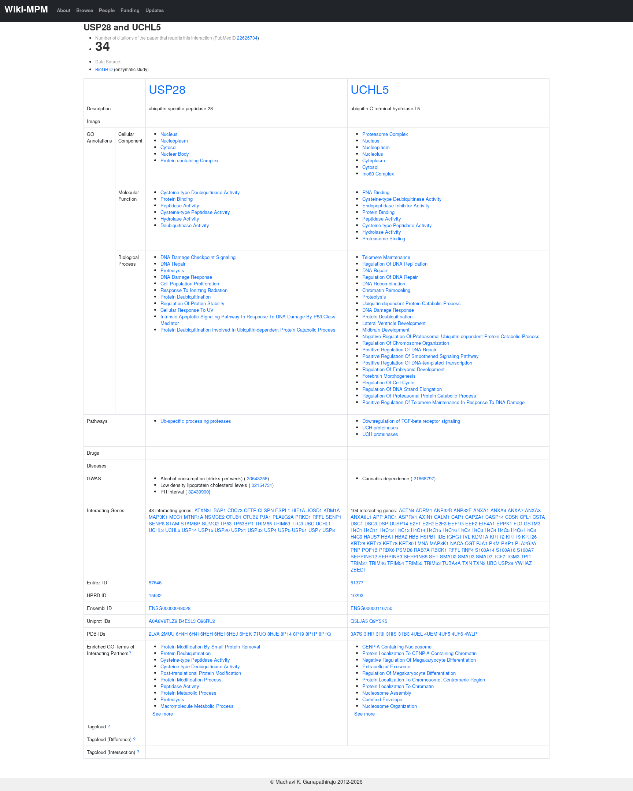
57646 (155, 582)
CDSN (511, 516)
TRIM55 (263, 523)
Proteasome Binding (383, 238)
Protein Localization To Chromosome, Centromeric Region (423, 679)
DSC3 (370, 523)
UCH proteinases (380, 427)
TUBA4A (451, 562)
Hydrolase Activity (179, 218)
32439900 (198, 491)
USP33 (255, 529)
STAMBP (190, 523)
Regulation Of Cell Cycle (388, 382)
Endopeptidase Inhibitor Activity (396, 205)
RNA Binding (375, 192)
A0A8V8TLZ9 (163, 620)
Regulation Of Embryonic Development (403, 369)
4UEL (417, 633)
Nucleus (169, 133)
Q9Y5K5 (378, 620)
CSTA (539, 516)
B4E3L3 (187, 620)
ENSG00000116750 (371, 608)
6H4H (182, 633)
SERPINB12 (364, 556)
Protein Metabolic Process (188, 692)
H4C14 (418, 529)
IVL (466, 536)
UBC (309, 523)
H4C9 (356, 536)
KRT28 (358, 543)
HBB (414, 536)
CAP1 (457, 516)
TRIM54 (395, 562)
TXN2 (479, 562)
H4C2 (464, 529)
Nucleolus (372, 153)
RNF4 (468, 549)
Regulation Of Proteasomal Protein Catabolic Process (419, 395)
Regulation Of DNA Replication (394, 263)
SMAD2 (448, 556)
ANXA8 (533, 510)
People (107, 10)
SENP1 (333, 516)
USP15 (205, 529)
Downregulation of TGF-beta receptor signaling (411, 420)
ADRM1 (424, 510)
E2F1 (415, 523)
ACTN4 (406, 510)
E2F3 (441, 523)
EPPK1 (504, 523)
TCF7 (499, 556)
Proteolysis (172, 270)
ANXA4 (498, 510)
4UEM (430, 633)
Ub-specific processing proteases (195, 420)
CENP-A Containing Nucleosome (397, 646)
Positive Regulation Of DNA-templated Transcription (417, 362)
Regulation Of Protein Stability (192, 303)
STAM (172, 523)
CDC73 (235, 510)
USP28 (167, 88)
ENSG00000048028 (169, 608)
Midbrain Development (386, 329)
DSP (383, 523)
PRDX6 (387, 549)
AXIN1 (426, 516)
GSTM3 (532, 523)
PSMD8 (404, 549)
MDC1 (175, 516)
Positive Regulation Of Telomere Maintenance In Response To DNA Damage (443, 402)
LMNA (421, 543)
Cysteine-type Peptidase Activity (195, 211)
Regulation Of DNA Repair (390, 276)
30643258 (257, 478)
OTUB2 (250, 516)
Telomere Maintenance (386, 257)
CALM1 (442, 516)
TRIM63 (281, 523)
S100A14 (485, 549)
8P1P (311, 633)
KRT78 (390, 543)
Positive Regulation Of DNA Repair (399, 349)
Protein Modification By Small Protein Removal (210, 646)
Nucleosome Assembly (386, 692)
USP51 (299, 529)
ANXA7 (515, 510)
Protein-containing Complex (189, 160)
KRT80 (406, 543)
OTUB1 (233, 516)
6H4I (194, 633)
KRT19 (513, 536)
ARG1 (390, 516)
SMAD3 (466, 556)
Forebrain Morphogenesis (389, 375)
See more (162, 713)
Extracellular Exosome (386, 666)
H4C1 (356, 529)
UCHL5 (370, 88)
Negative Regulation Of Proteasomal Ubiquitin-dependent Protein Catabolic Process (451, 336)
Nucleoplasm (174, 140)
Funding (130, 10)
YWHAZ (523, 562)
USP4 (270, 529)
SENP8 (156, 523)
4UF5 (444, 633)
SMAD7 (484, 556)
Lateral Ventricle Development (394, 322)
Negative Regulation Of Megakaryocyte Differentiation (419, 659)
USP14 (189, 529)
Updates (154, 10)
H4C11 (371, 529)
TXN (467, 562)
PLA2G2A (283, 516)
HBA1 (387, 536)
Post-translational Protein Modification (200, 672)
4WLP (470, 633)
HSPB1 (428, 536)
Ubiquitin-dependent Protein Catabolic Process (411, 303)
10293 (357, 595)
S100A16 (505, 549)
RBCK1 (439, 549)
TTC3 (297, 523)
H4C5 (504, 529)
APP (378, 516)
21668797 (424, 478)
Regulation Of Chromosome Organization (405, 342)
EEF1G (456, 523)
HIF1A (298, 510)
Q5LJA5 (359, 620)
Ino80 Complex (378, 173)
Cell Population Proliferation (189, 283)
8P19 (298, 633)
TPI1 (526, 556)
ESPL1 (282, 510)
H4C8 (530, 529)
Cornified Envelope (382, 699)
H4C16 (450, 529)
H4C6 (517, 529)
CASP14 (494, 516)
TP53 (226, 523)
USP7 (314, 529)
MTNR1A (193, 516)
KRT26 (529, 536)
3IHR (369, 633)
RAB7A (422, 549)
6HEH (206, 633)
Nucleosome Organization (389, 705)
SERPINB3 (390, 556)
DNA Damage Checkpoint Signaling (198, 257)
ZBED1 (358, 569)
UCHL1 (323, 523)
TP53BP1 (243, 523)
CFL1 (525, 516)
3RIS (391, 633)
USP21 (238, 529)
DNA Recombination (383, 283)
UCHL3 (156, 529)
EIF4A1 (487, 523)
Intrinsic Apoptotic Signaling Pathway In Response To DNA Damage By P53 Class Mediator (248, 319)
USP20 (222, 529)
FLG (518, 523)
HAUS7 (372, 536)
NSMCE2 (215, 516)
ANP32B (443, 510)
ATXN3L (203, 510)
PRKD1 (303, 516)
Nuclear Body (174, 153)
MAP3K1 (158, 516)
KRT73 (374, 543)
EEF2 (471, 523)
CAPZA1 (474, 516)
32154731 (262, 484)
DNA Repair (172, 263)
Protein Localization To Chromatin (398, 686)
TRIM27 (359, 562)
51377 (357, 582)
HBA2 (401, 536)
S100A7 (525, 549)
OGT (470, 543)
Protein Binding (176, 198)
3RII (380, 633)
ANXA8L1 (361, 516)
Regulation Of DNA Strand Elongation (402, 388)
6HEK (246, 633)
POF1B (370, 549)
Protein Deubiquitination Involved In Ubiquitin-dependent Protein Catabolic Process (248, 329)
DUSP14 (399, 523)
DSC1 (357, 523)
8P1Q (325, 633)
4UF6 (457, 633)
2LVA (154, 633)
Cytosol (168, 147)
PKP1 (507, 543)
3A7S (356, 633)
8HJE (273, 633)
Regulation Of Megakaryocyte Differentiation (409, 672)
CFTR (250, 510)
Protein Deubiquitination (185, 296)
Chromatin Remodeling (386, 290)
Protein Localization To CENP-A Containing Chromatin (419, 653)
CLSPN (266, 510)
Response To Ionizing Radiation (193, 290)
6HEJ (232, 633)
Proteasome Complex (385, 133)
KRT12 (497, 536)
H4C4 (490, 529)
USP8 (328, 529)
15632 (155, 595)
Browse (84, 10)
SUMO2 (210, 523)
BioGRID (104, 69)
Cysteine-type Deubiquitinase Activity (200, 192)
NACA (456, 543)
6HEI (219, 633)
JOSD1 (314, 510)
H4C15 (434, 529)
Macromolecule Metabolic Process (197, 705)
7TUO (259, 633)
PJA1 (265, 516)
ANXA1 (481, 510)
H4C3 (477, 529)
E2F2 (428, 523)
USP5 (284, 529)
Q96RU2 (206, 620)
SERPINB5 (415, 556)
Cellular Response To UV (187, 309)
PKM (494, 543)
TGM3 (513, 556)
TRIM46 (377, 562)
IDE (441, 536)
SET (433, 556)
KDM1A (331, 510)
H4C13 (402, 529)
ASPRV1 (408, 516)
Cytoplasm (373, 160)
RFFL (318, 516)
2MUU (167, 633)
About (63, 10)
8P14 (286, 633)
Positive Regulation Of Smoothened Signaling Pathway (420, 355)
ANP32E (463, 510)
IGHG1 (454, 536)
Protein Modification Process (191, 679)
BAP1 (220, 510)
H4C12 (387, 529)
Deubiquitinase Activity (184, 225)
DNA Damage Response (186, 276)
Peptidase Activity (179, 205)
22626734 (247, 37)
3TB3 (404, 633)
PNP (355, 549)
